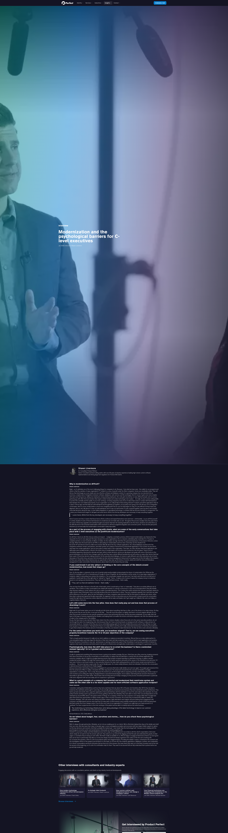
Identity (79, 3)
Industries (98, 3)
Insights (107, 3)
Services (88, 3)
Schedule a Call (160, 3)
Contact (116, 3)
